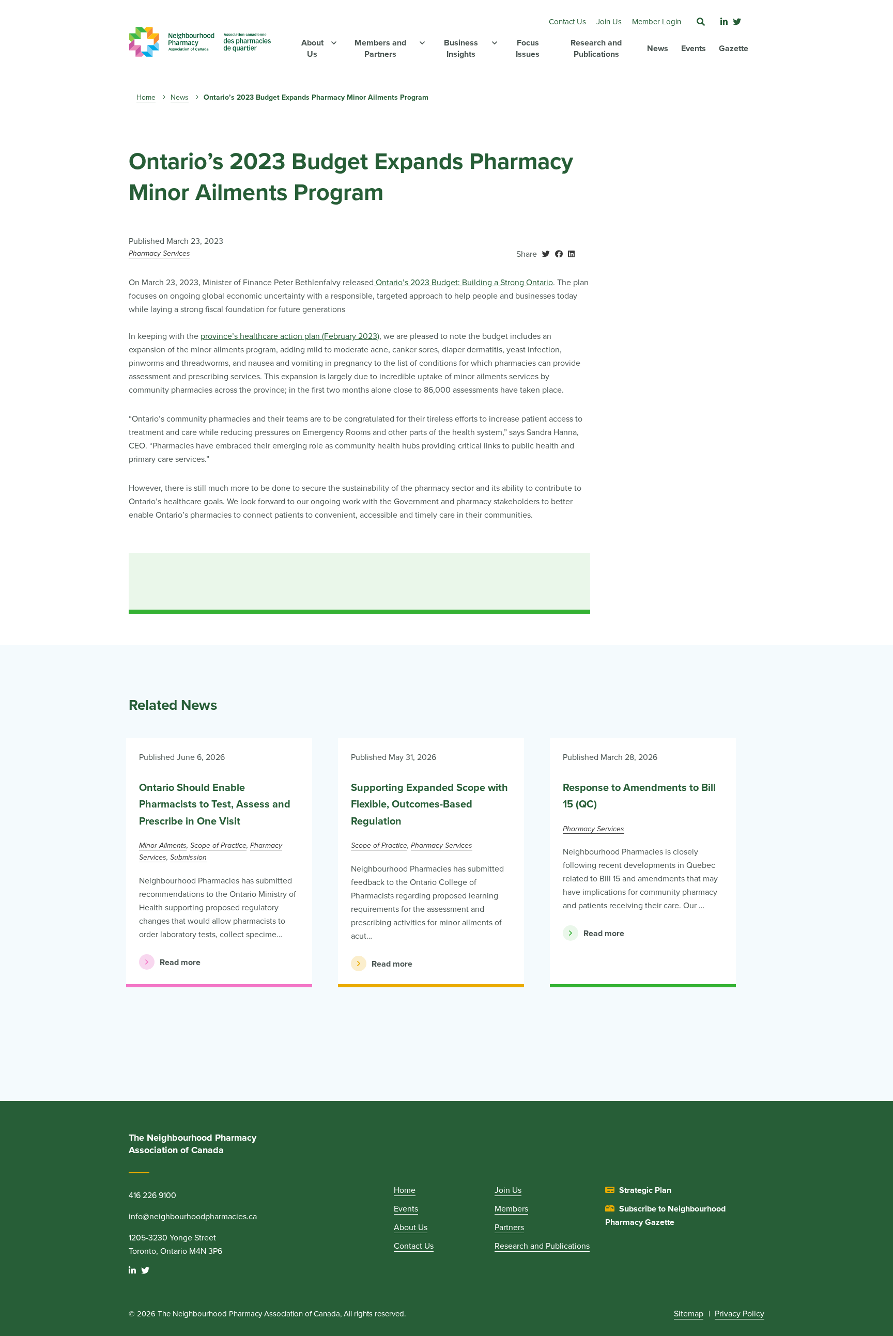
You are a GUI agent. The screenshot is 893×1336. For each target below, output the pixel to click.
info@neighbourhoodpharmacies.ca (193, 1216)
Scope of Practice (218, 845)
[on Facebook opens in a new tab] (559, 254)
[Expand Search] (700, 22)
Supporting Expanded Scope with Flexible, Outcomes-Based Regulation (429, 805)
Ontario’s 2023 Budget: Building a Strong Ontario (463, 282)
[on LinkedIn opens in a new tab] (571, 254)
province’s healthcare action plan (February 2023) (290, 336)
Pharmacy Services (159, 253)
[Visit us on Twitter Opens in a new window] (737, 22)
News (180, 97)
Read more (170, 963)
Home (146, 97)
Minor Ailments (163, 845)
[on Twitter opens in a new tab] (546, 254)
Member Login (656, 21)
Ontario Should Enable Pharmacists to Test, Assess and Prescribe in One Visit (214, 805)
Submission (188, 857)
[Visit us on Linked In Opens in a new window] (724, 22)
